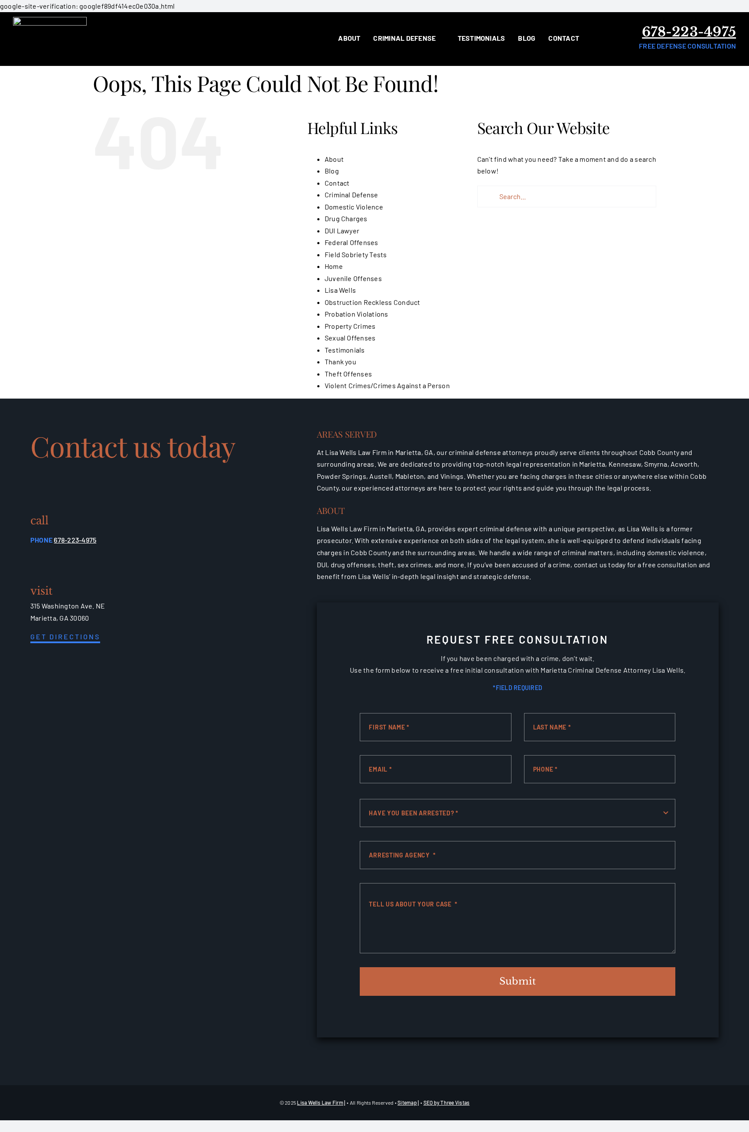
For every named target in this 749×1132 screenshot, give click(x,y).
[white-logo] (50, 20)
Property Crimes (350, 326)
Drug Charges (346, 218)
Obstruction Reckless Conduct (372, 302)
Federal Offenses (351, 242)
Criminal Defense (351, 194)
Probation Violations (356, 314)
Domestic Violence (354, 207)
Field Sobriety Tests (356, 254)
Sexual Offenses (350, 338)
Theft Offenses (348, 374)
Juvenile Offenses (353, 278)
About (334, 159)
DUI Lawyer (342, 230)
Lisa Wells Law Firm (320, 1102)
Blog (332, 171)
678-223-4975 (689, 32)
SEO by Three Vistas (446, 1102)
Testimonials (345, 350)
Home (334, 266)
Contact (337, 183)
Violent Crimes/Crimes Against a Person (387, 385)
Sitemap (407, 1102)
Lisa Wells (340, 290)
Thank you (340, 361)
